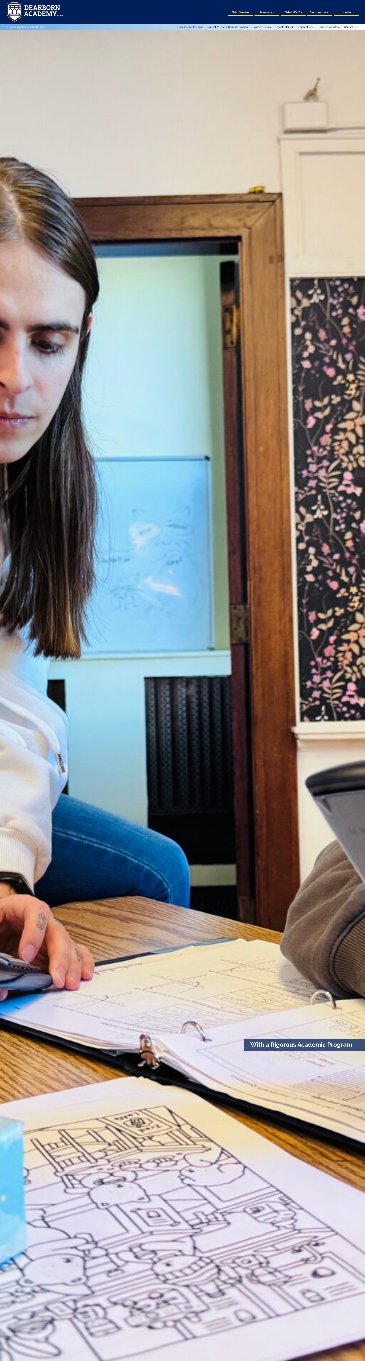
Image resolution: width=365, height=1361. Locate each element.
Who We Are (240, 12)
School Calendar (284, 27)
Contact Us (350, 27)
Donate (346, 12)
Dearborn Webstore (329, 27)
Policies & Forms (262, 27)
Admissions (267, 12)
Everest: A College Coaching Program (228, 27)
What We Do (293, 12)
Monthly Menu (305, 27)
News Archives (320, 12)
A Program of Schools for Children (25, 27)
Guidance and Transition (190, 27)
